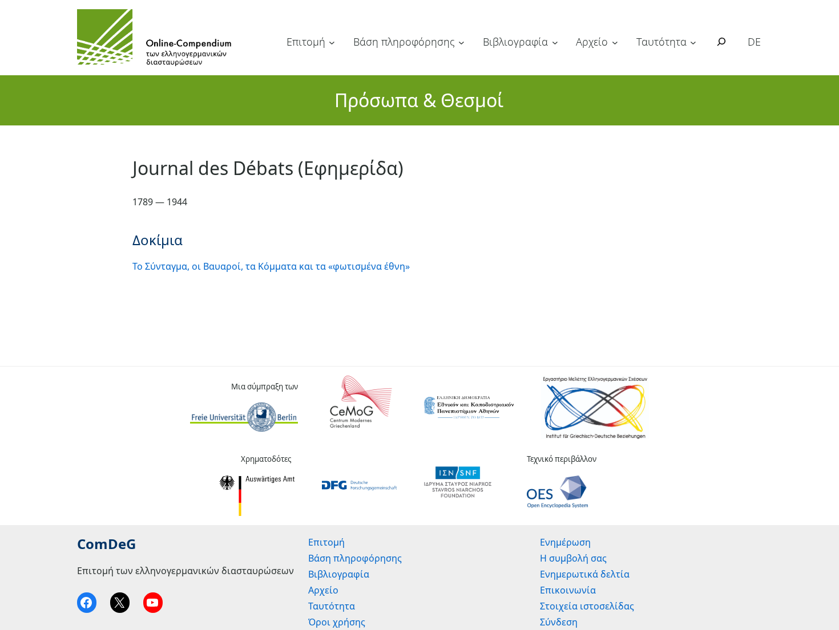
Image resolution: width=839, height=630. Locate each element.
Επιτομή (306, 41)
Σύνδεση (559, 622)
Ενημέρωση (565, 542)
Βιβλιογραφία (515, 41)
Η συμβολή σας (573, 558)
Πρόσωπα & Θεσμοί (418, 100)
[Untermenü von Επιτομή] (332, 42)
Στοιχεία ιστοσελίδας (587, 606)
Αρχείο (592, 41)
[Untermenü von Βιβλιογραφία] (555, 42)
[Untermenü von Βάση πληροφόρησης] (461, 42)
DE (754, 41)
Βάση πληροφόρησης (404, 41)
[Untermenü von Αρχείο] (615, 42)
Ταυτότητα (661, 41)
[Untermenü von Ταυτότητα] (693, 42)
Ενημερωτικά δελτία (585, 574)
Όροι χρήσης (336, 622)
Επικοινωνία (568, 590)
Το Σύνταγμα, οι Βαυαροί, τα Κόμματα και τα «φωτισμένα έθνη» (271, 266)
